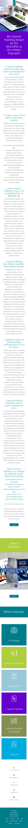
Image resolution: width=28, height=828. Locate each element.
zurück (14, 524)
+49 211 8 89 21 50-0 (14, 770)
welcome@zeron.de (16, 516)
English (16, 800)
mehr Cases (14, 596)
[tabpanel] (14, 571)
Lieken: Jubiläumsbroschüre (14, 497)
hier (22, 504)
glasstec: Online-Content (14, 494)
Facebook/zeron (14, 785)
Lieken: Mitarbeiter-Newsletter (14, 499)
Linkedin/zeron (14, 792)
